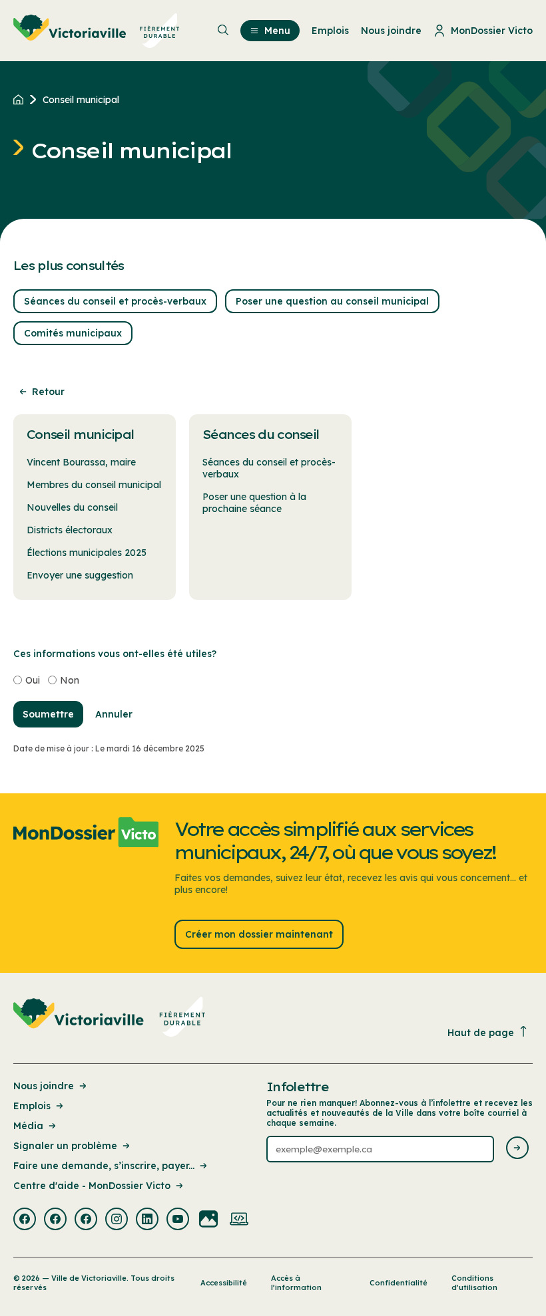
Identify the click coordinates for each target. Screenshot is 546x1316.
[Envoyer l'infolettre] (517, 1149)
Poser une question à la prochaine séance (254, 503)
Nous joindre (43, 1086)
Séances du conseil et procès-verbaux (269, 468)
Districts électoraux (70, 530)
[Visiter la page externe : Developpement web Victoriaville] (239, 1220)
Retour (48, 392)
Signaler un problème (65, 1146)
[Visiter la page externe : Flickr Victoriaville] (208, 1220)
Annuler (114, 714)
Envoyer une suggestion (80, 575)
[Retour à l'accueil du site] (21, 100)
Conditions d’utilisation (474, 1282)
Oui (32, 680)
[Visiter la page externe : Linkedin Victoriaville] (147, 1220)
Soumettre (48, 714)
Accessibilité (223, 1282)
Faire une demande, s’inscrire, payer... (103, 1166)
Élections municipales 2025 (86, 553)
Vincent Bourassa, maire (81, 462)
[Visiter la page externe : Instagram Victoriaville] (116, 1220)
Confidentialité (398, 1282)
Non (69, 680)
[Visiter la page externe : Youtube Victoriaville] (177, 1220)
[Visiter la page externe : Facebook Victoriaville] (24, 1220)
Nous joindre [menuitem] (391, 31)
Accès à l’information (296, 1282)
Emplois (32, 1106)
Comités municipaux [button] (73, 333)
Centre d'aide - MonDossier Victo (91, 1186)
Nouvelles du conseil (72, 507)
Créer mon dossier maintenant (259, 934)
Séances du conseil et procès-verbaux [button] (115, 301)
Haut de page (480, 1033)
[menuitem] (96, 30)
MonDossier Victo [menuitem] (492, 31)
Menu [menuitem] (277, 31)
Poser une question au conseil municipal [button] (332, 301)
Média (28, 1126)
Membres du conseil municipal (94, 485)
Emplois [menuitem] (330, 31)
